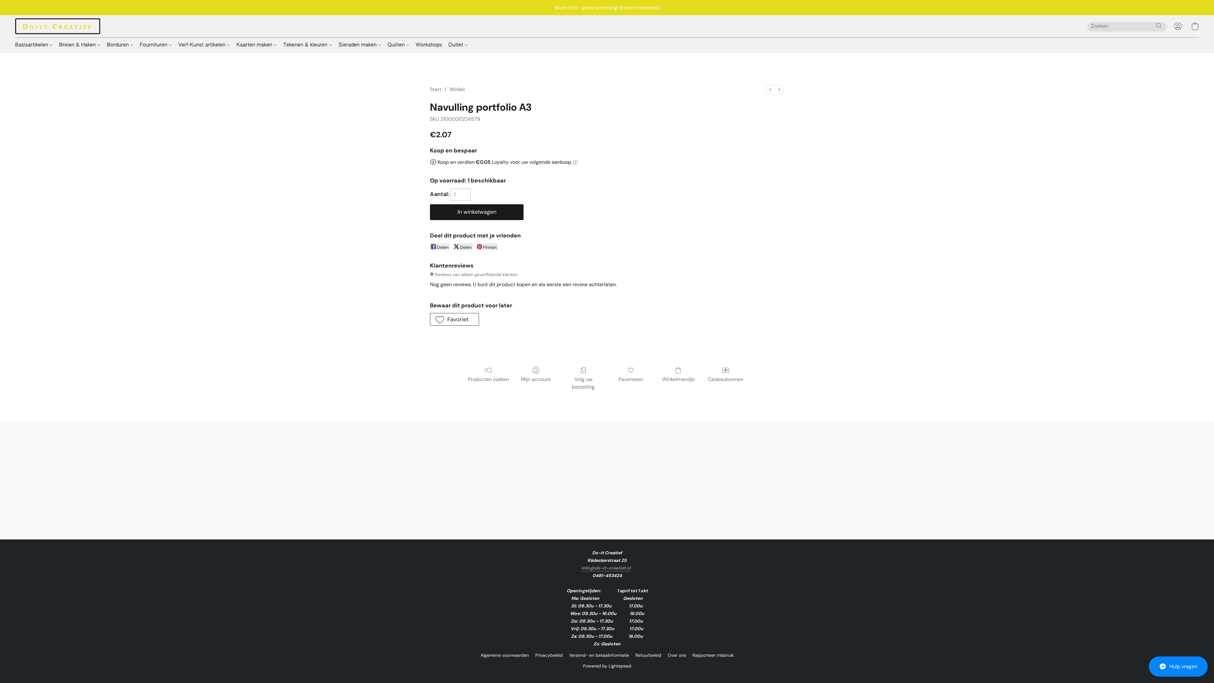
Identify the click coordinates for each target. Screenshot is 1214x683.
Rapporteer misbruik (713, 655)
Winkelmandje (678, 379)
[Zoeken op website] (1159, 25)
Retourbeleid (648, 655)
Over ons (677, 655)
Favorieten (631, 379)
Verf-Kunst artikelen (202, 45)
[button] (1178, 666)
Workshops (429, 45)
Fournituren (154, 45)
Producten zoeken (488, 379)
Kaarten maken (255, 45)
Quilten (397, 45)
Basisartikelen (32, 45)
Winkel (457, 89)
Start (435, 89)
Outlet (456, 45)
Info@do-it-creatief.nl (606, 568)
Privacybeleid (549, 655)
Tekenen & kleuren (306, 45)
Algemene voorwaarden (505, 655)
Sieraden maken (358, 45)
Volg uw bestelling (583, 383)
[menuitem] (770, 89)
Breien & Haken (78, 45)
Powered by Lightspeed (607, 666)
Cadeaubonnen (725, 379)
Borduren (118, 45)
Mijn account (536, 379)
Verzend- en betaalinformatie (599, 655)
